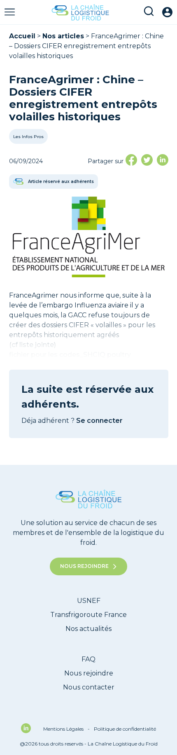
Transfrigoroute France (88, 615)
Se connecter (99, 420)
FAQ (88, 659)
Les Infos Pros (28, 137)
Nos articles (63, 36)
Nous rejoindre (84, 566)
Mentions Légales (66, 729)
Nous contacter (88, 687)
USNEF (88, 601)
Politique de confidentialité (125, 729)
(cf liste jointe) (33, 345)
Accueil (22, 36)
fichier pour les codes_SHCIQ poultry (70, 355)
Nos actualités (88, 629)
